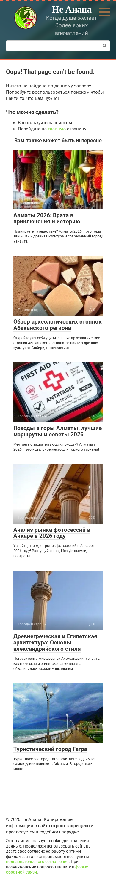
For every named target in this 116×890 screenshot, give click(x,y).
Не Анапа (71, 9)
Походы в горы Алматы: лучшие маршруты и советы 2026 (57, 431)
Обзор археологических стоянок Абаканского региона (57, 324)
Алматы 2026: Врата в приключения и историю (46, 218)
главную (57, 129)
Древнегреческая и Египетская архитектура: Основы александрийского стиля (55, 642)
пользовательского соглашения (37, 861)
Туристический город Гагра (50, 749)
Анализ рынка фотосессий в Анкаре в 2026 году (51, 533)
